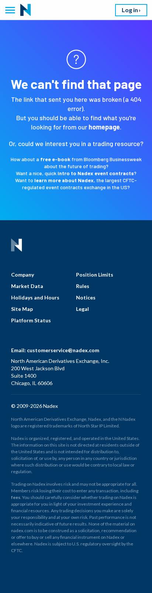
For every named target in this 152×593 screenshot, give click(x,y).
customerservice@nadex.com (63, 350)
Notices (86, 297)
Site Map (22, 309)
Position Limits (94, 274)
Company (22, 274)
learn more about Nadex (64, 180)
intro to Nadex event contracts (96, 173)
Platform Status (31, 320)
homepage (104, 127)
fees (15, 497)
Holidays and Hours (35, 297)
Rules (82, 286)
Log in (130, 9)
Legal (82, 309)
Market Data (27, 286)
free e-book (55, 159)
